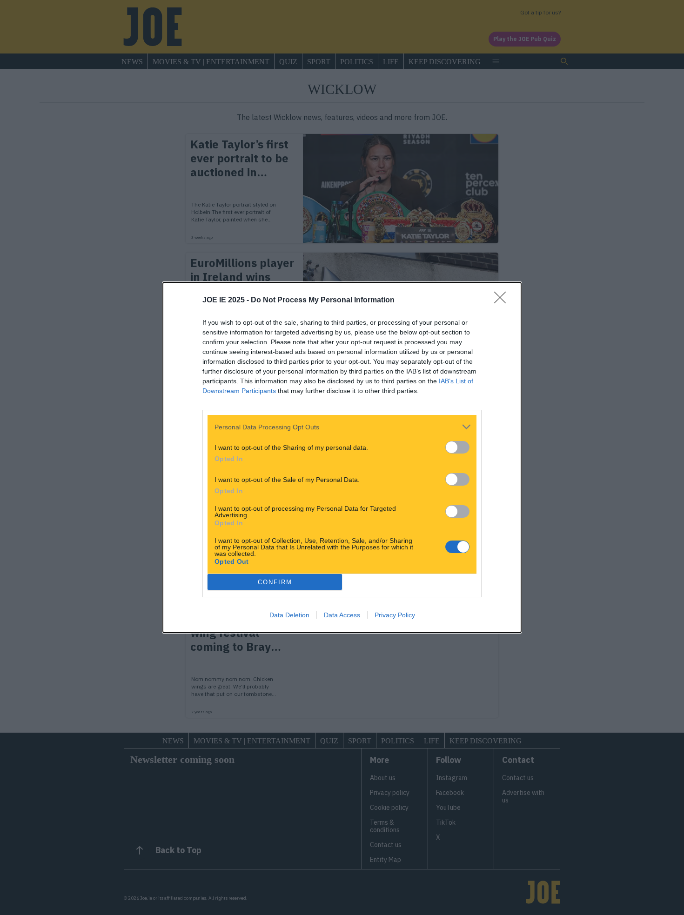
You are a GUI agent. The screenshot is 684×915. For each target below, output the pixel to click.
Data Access (342, 615)
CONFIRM (275, 582)
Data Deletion (289, 615)
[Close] (503, 300)
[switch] (457, 447)
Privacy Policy (395, 615)
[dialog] (342, 457)
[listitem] (342, 427)
